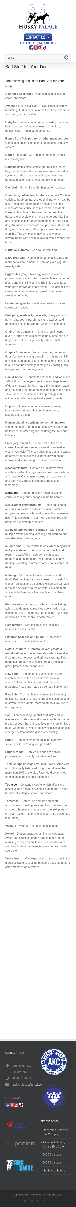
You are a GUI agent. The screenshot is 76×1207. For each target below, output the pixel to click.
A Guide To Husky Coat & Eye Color (54, 1144)
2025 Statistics (52, 1154)
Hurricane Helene (54, 1170)
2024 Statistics (52, 1162)
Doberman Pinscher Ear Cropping (55, 1132)
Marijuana (11, 492)
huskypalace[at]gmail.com (27, 1084)
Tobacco (11, 784)
